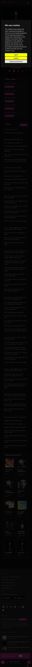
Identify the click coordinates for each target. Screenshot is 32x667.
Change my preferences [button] (16, 61)
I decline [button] (16, 58)
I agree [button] (16, 54)
